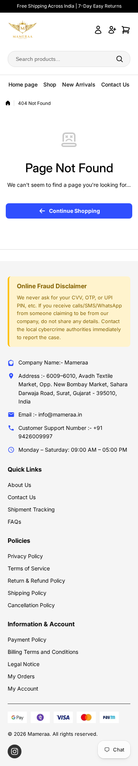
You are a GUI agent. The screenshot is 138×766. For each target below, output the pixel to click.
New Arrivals (78, 84)
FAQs (14, 521)
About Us (19, 485)
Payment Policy (27, 639)
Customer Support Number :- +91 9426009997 (60, 432)
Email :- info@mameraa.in (50, 414)
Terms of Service (29, 568)
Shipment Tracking (31, 509)
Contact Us (115, 84)
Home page (23, 84)
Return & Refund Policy (36, 580)
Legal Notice (23, 664)
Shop (49, 84)
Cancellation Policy (31, 605)
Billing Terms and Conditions (43, 651)
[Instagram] (14, 751)
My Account (23, 688)
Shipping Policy (27, 593)
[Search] (120, 59)
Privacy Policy (25, 556)
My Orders (21, 676)
